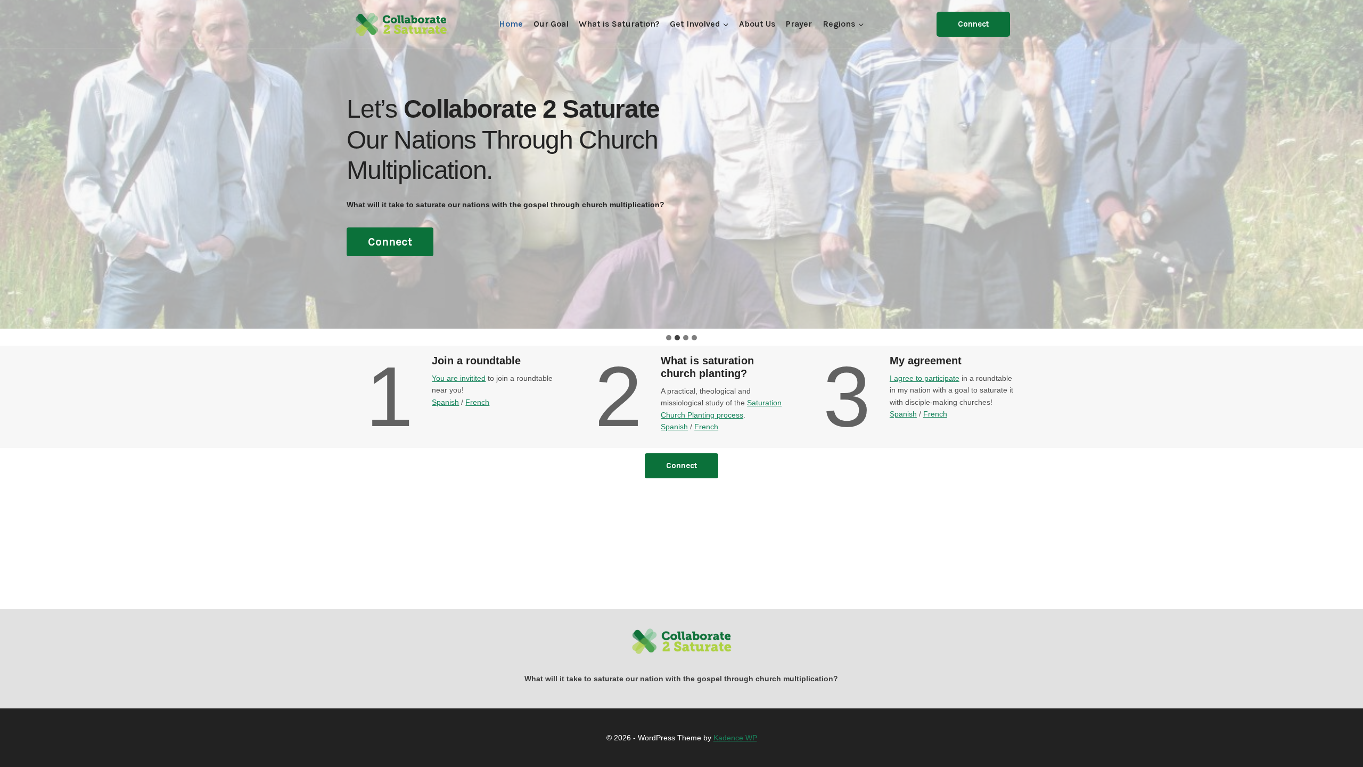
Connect (973, 24)
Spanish (445, 402)
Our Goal (551, 24)
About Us (757, 24)
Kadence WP (735, 737)
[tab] (668, 337)
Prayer (799, 24)
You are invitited (459, 378)
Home (511, 24)
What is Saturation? (619, 24)
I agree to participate (924, 378)
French (477, 402)
